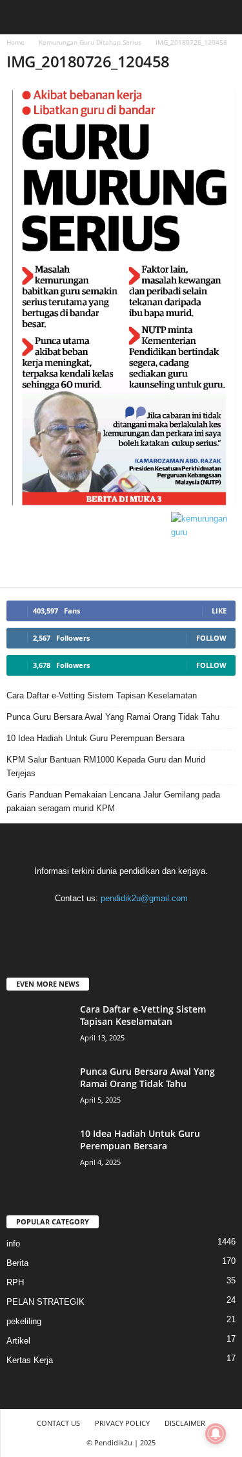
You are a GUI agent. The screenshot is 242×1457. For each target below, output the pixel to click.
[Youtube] (174, 923)
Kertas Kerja (29, 1360)
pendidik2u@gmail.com (144, 898)
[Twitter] (149, 923)
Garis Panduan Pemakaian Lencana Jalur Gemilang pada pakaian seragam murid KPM (113, 801)
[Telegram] (122, 923)
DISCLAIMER (185, 1423)
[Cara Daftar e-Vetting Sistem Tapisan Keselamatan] (38, 1027)
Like (219, 610)
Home (15, 42)
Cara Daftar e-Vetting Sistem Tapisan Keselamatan (101, 695)
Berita (17, 1263)
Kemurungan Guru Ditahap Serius (90, 42)
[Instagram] (96, 923)
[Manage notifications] (215, 1433)
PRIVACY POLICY (122, 1423)
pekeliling (23, 1321)
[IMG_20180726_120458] (121, 295)
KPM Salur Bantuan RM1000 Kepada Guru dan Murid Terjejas (105, 766)
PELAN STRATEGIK (45, 1302)
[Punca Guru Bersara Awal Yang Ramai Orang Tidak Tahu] (38, 1089)
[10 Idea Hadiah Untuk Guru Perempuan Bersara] (38, 1151)
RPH (15, 1282)
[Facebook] (69, 923)
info (13, 1243)
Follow (211, 638)
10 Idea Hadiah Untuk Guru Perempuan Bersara (95, 738)
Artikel (18, 1341)
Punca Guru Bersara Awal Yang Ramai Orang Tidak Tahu (112, 717)
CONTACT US (58, 1423)
